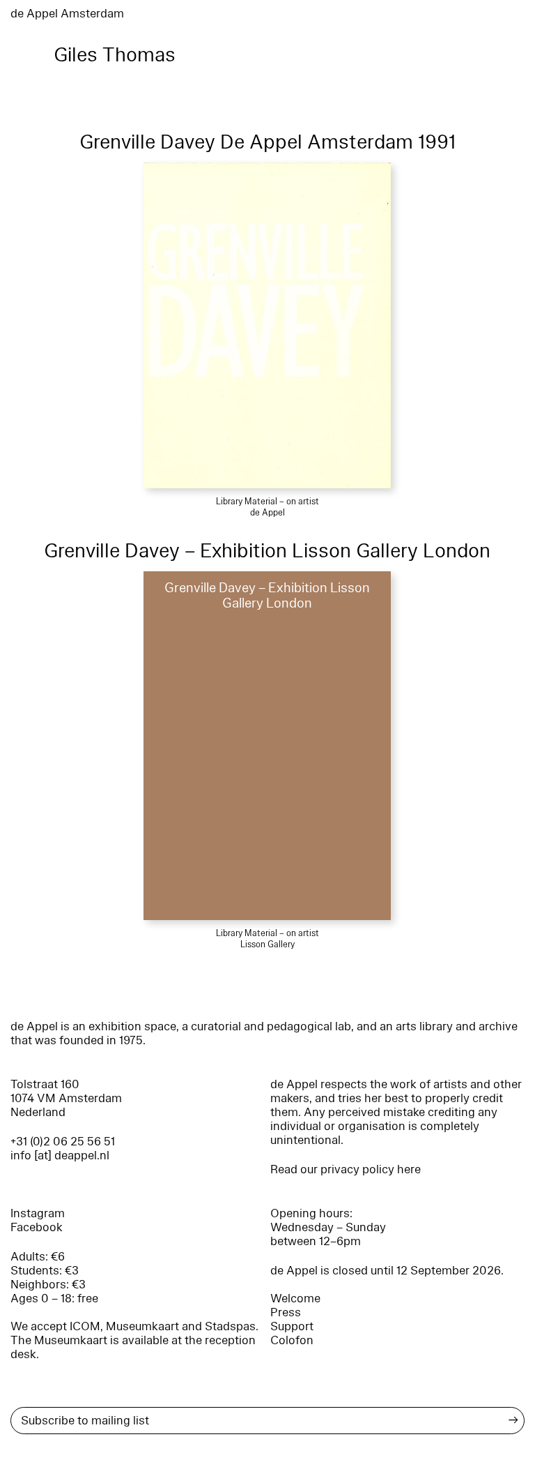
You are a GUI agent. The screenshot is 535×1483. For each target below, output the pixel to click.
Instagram (37, 1213)
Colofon (291, 1340)
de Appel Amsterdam (67, 14)
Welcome (295, 1298)
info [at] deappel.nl (59, 1155)
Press (285, 1312)
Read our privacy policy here (345, 1169)
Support (291, 1326)
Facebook (36, 1227)
